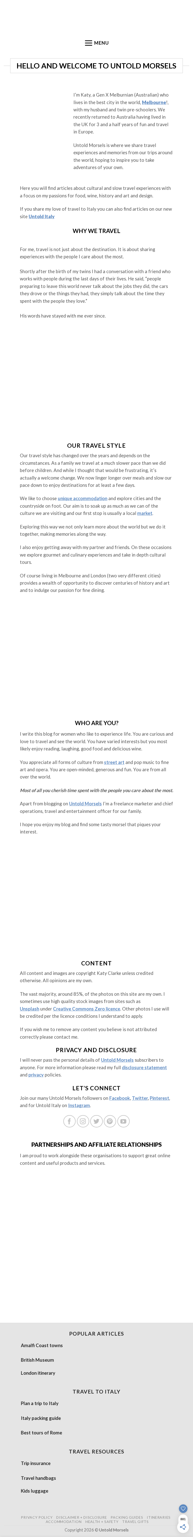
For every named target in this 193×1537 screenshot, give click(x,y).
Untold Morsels (85, 803)
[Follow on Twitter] (96, 1121)
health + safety (102, 1521)
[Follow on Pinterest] (110, 1121)
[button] (96, 43)
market (144, 513)
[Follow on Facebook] (69, 1121)
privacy (36, 1075)
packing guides (127, 1517)
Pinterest (159, 1098)
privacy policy (37, 1517)
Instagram (79, 1105)
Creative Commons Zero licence (86, 1009)
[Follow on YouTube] (123, 1121)
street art (114, 762)
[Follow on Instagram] (83, 1121)
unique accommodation (82, 498)
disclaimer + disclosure (81, 1517)
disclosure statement (144, 1067)
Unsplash (29, 1009)
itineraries (159, 1517)
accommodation (64, 1521)
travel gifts (135, 1521)
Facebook (119, 1098)
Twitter (140, 1098)
